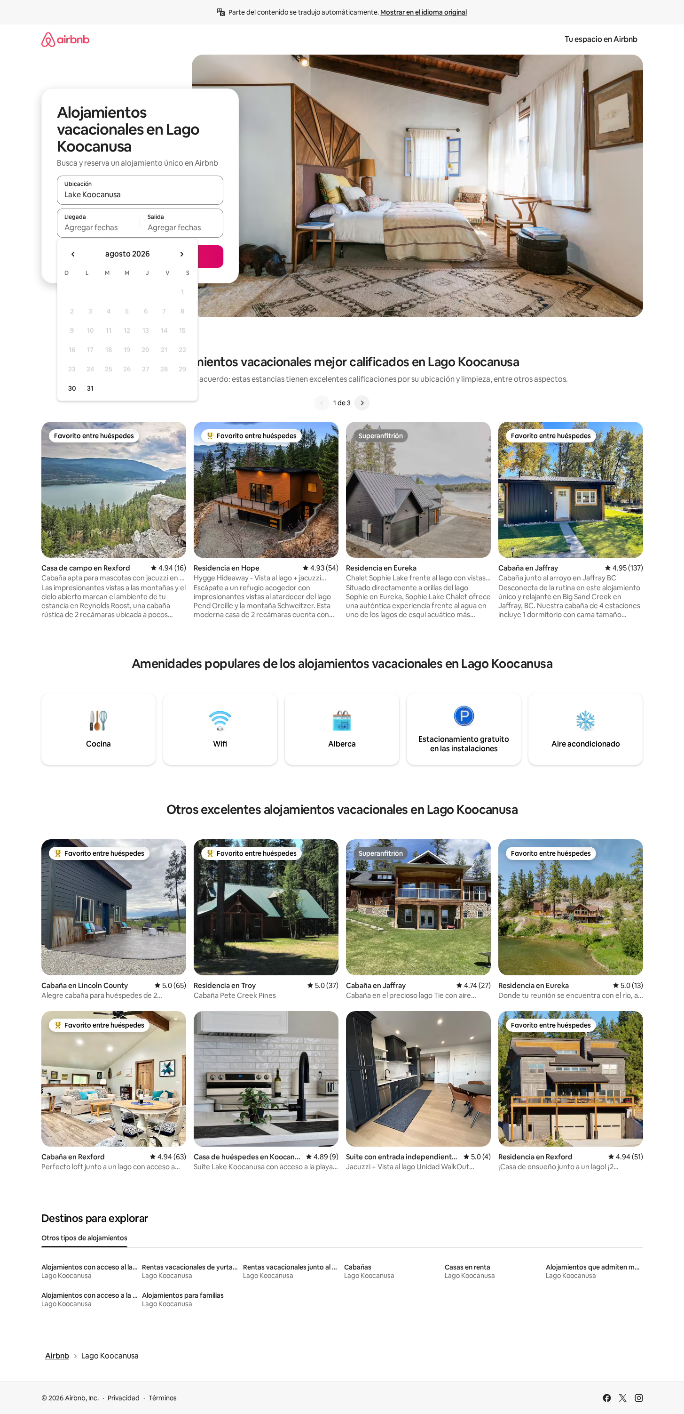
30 (72, 388)
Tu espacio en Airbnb (601, 39)
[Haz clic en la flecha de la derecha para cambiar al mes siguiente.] (181, 254)
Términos (163, 1398)
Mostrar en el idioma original (423, 12)
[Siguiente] (362, 402)
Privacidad (124, 1398)
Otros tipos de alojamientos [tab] (84, 1238)
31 (90, 388)
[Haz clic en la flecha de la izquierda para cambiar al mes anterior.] (73, 254)
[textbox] (98, 227)
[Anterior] (322, 402)
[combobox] (140, 194)
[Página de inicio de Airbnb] (65, 39)
